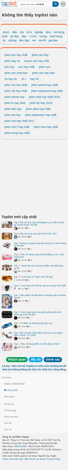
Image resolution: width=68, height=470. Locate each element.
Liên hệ (8, 429)
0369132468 (20, 446)
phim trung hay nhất (17, 133)
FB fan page (10, 410)
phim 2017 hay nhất (16, 127)
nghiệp (38, 32)
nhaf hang (56, 36)
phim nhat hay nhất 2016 (44, 97)
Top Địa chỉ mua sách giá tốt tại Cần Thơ (35, 233)
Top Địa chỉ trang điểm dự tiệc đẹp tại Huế (36, 344)
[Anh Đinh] (15, 317)
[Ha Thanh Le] (15, 326)
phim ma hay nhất (15, 85)
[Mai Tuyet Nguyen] (15, 260)
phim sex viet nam (43, 73)
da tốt (42, 40)
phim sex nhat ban (16, 73)
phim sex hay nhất (16, 55)
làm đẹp (24, 40)
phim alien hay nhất (38, 109)
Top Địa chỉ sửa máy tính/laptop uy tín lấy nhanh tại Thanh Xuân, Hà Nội (39, 223)
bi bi (29, 32)
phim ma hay (12, 115)
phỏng (12, 40)
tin (4, 40)
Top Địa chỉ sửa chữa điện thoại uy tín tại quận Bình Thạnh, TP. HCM (38, 333)
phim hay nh (12, 61)
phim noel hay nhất (46, 127)
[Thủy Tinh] (15, 288)
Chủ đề (7, 423)
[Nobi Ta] (15, 236)
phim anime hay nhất (44, 85)
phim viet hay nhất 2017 (19, 121)
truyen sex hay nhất (36, 61)
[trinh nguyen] (15, 271)
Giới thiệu (6, 377)
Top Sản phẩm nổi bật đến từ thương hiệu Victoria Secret (40, 296)
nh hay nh (10, 79)
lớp (22, 32)
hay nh (34, 79)
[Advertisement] (34, 178)
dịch (48, 32)
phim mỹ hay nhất (15, 91)
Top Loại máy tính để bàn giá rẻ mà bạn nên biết (40, 285)
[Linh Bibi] (15, 280)
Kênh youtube (11, 416)
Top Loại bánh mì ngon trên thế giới (33, 276)
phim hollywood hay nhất (46, 91)
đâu (14, 32)
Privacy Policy (53, 459)
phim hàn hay (13, 109)
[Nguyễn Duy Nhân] (15, 228)
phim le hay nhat (14, 103)
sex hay (9, 67)
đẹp (24, 36)
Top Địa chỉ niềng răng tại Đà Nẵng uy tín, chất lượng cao (39, 255)
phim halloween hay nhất (40, 115)
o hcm (33, 36)
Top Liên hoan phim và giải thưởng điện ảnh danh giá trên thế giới (37, 313)
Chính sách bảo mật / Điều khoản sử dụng (23, 459)
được (6, 32)
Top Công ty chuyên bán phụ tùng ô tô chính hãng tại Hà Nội (40, 244)
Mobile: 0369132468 (14, 384)
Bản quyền (9, 396)
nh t (23, 79)
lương (43, 36)
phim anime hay (14, 97)
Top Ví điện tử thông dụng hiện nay (33, 323)
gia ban (53, 40)
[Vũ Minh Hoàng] (15, 249)
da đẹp (14, 36)
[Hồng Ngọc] (15, 301)
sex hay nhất (27, 67)
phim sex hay (40, 55)
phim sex (44, 67)
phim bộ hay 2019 (41, 103)
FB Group (9, 404)
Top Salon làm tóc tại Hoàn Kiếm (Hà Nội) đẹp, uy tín (39, 266)
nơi (34, 40)
